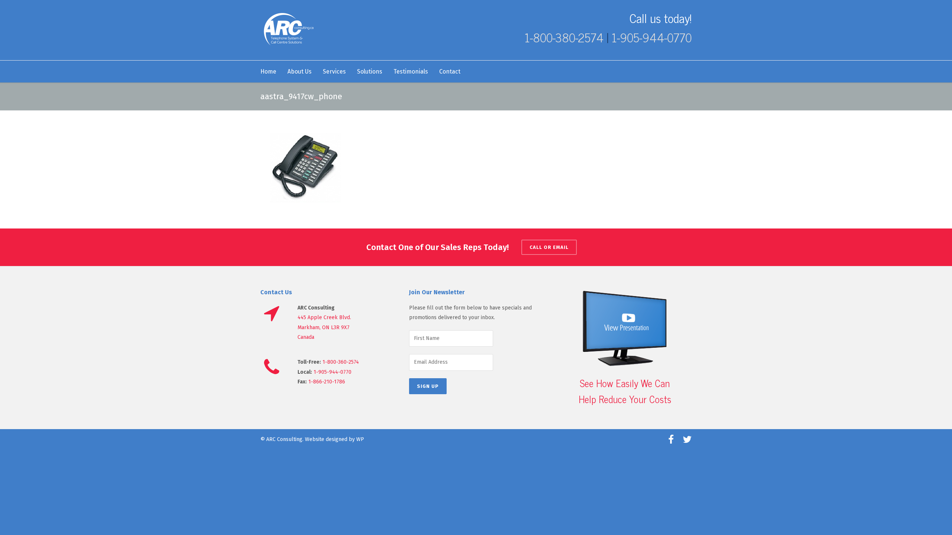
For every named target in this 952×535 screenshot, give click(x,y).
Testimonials (410, 71)
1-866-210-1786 (326, 382)
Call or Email (549, 247)
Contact (449, 71)
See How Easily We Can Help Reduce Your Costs (625, 391)
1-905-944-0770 (652, 37)
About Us (299, 71)
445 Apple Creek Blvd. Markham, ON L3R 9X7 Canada (324, 327)
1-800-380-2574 (564, 37)
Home (268, 71)
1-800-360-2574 (340, 362)
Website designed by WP (334, 439)
